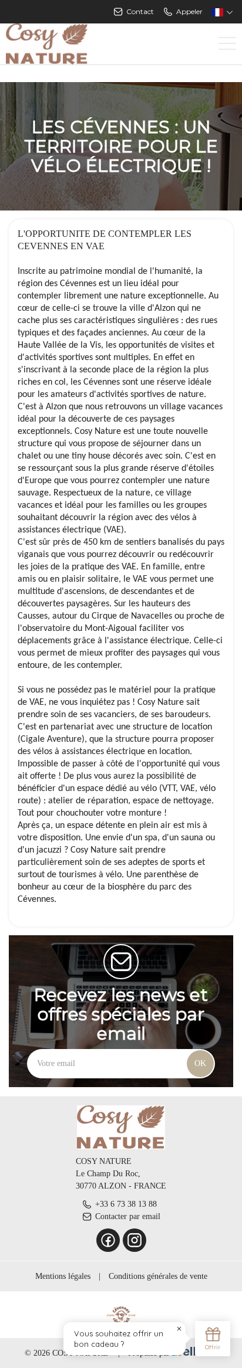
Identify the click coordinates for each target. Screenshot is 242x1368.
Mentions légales (62, 1276)
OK (200, 1063)
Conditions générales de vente (158, 1276)
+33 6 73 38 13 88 (126, 1204)
